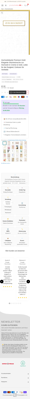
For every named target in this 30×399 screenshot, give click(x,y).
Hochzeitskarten (9, 9)
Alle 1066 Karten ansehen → (6, 163)
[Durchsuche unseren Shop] (25, 5)
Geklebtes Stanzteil (7, 203)
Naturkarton (8, 212)
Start (2, 9)
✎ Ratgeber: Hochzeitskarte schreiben (15, 135)
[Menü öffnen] (2, 5)
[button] (28, 281)
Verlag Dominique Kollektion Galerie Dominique (17, 140)
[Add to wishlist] (27, 92)
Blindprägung (8, 210)
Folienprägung (7, 207)
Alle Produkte (5, 73)
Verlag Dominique (5, 77)
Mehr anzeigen (15, 183)
